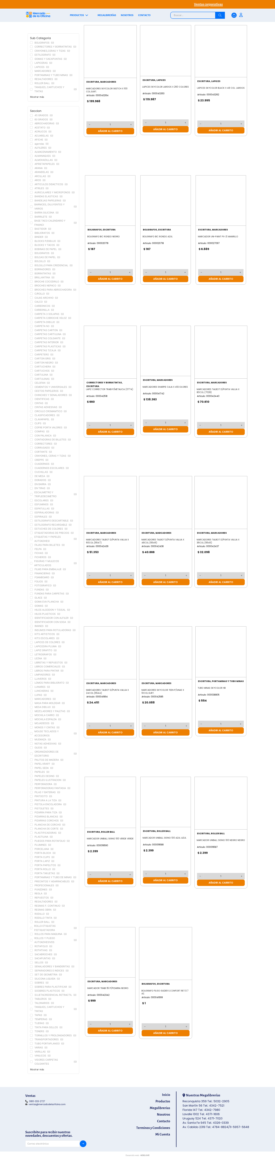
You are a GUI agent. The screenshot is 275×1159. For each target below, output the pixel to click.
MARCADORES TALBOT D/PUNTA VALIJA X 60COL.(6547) (107, 541)
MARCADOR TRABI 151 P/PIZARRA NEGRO (107, 988)
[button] (110, 131)
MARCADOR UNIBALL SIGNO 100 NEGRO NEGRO (221, 840)
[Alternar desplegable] (86, 15)
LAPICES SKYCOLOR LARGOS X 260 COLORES (165, 86)
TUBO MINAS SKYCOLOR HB (212, 687)
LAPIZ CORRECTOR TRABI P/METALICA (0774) (109, 389)
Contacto (163, 1121)
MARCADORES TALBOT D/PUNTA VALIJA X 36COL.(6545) (218, 541)
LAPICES (161, 80)
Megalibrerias (160, 1108)
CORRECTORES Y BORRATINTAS (104, 382)
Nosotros (163, 1114)
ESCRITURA (92, 81)
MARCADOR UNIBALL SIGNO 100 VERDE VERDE (110, 838)
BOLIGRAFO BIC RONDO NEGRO (103, 236)
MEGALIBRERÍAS (107, 15)
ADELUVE (144, 1155)
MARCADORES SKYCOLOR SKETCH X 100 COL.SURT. (106, 90)
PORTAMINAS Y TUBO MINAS (228, 681)
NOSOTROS (127, 15)
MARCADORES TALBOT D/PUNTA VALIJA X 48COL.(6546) (162, 541)
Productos (162, 1101)
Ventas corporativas (208, 4)
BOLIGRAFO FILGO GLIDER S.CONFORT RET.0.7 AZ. (164, 992)
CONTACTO (144, 15)
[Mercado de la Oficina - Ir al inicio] (38, 15)
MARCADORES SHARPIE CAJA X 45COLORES (165, 386)
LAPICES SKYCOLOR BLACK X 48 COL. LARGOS (221, 87)
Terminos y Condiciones (153, 1128)
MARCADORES (108, 81)
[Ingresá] (241, 15)
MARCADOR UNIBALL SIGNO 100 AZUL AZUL (164, 837)
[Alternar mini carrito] (234, 15)
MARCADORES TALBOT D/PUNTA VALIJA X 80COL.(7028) (218, 391)
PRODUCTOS (77, 15)
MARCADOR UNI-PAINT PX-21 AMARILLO (218, 236)
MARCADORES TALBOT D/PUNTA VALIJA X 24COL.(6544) (107, 692)
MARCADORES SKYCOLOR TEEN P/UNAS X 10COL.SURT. (162, 692)
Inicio (166, 1094)
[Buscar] (220, 15)
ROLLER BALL (108, 831)
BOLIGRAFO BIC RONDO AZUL (158, 236)
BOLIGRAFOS (95, 229)
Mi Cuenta (162, 1134)
